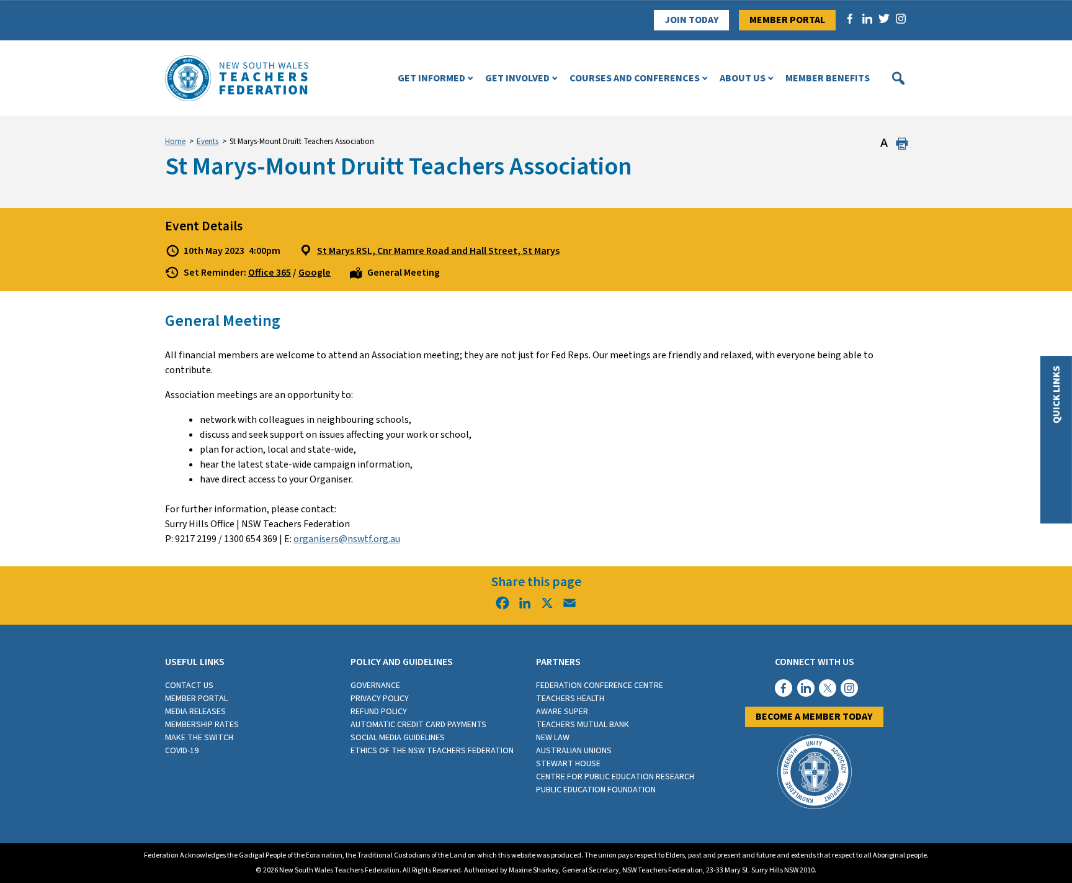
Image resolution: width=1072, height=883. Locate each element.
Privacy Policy (380, 698)
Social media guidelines (398, 737)
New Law (553, 737)
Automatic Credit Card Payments (418, 724)
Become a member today (814, 716)
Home (175, 141)
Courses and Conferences (635, 78)
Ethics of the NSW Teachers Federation (432, 751)
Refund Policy (379, 711)
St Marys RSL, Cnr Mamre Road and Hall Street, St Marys (438, 251)
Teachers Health (570, 698)
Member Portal (787, 20)
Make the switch (199, 737)
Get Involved (517, 78)
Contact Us (189, 685)
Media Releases (195, 711)
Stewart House (568, 764)
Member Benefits (827, 78)
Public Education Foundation (596, 790)
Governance (375, 685)
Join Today (691, 20)
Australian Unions (574, 751)
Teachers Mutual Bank (582, 724)
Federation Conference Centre (599, 685)
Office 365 (269, 272)
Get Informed (431, 78)
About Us (743, 78)
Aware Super (562, 711)
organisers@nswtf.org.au (346, 539)
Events (207, 141)
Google (314, 272)
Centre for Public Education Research (615, 777)
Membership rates (202, 724)
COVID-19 (182, 751)
